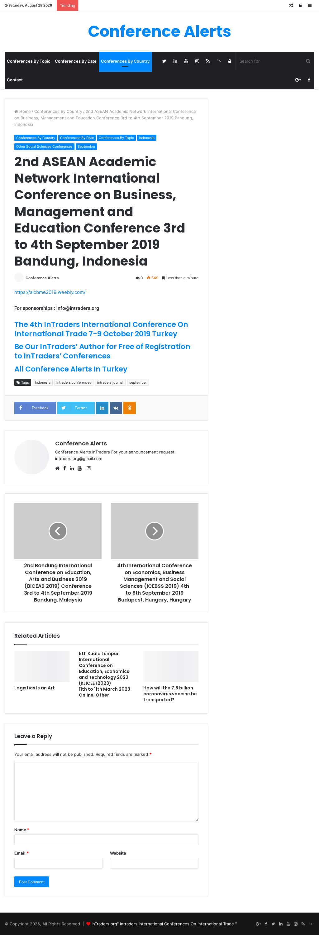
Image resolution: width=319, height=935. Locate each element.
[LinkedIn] (175, 61)
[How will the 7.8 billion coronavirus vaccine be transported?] (170, 666)
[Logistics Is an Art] (41, 666)
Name (21, 829)
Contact (15, 79)
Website (118, 853)
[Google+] (298, 79)
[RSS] (207, 61)
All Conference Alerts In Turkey (70, 369)
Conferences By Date (76, 61)
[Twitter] (164, 61)
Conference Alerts (42, 278)
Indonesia (147, 138)
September (86, 146)
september (138, 382)
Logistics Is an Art (34, 688)
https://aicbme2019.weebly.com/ (49, 292)
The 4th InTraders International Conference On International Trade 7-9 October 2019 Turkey (101, 329)
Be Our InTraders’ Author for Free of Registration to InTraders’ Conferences (102, 351)
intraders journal (110, 382)
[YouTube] (186, 61)
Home (24, 111)
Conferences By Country (125, 61)
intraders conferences (73, 382)
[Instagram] (197, 61)
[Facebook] (308, 79)
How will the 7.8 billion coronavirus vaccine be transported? (170, 694)
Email (21, 853)
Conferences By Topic (28, 61)
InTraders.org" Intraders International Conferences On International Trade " (164, 923)
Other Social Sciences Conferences (44, 146)
